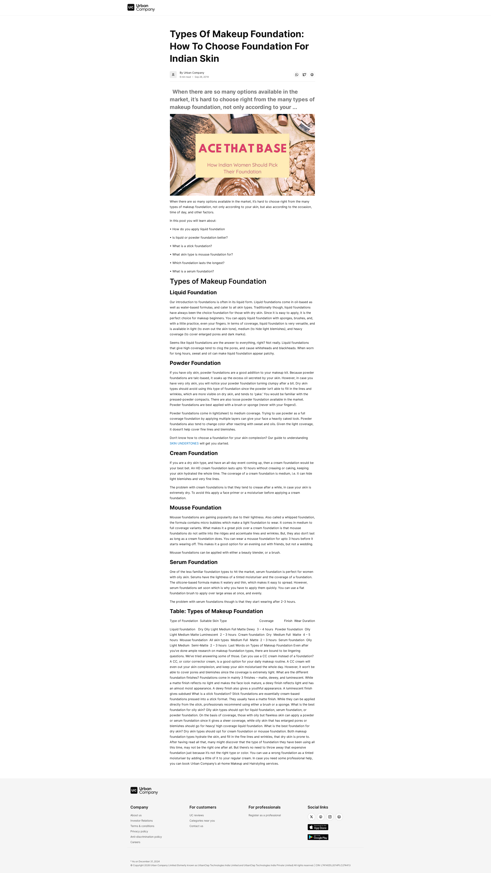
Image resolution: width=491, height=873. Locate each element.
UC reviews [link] (196, 815)
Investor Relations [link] (141, 820)
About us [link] (136, 815)
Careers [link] (135, 842)
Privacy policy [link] (139, 831)
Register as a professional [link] (265, 815)
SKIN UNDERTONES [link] (184, 443)
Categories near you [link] (202, 820)
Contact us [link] (196, 826)
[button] (297, 75)
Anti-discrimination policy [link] (146, 836)
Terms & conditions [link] (142, 826)
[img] (141, 7)
